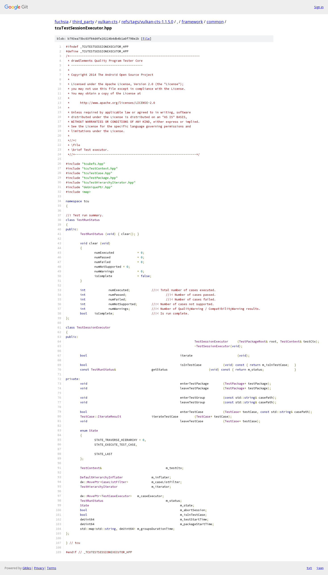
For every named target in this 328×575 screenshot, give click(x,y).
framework (192, 21)
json (320, 568)
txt (309, 568)
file (146, 39)
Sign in (319, 7)
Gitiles (27, 568)
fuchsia (62, 21)
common (215, 21)
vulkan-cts (108, 21)
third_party (83, 21)
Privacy (39, 568)
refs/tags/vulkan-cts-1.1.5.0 (147, 21)
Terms (51, 568)
